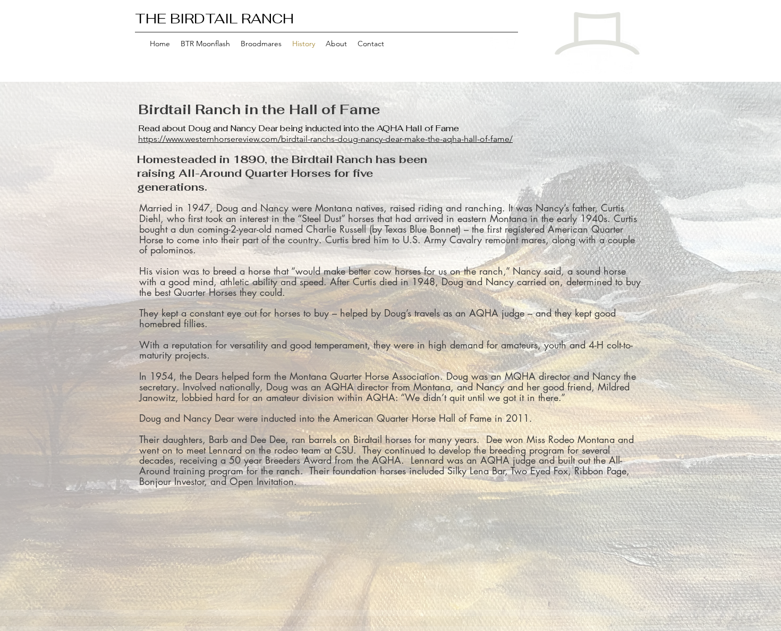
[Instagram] (511, 43)
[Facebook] (495, 43)
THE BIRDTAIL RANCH (214, 19)
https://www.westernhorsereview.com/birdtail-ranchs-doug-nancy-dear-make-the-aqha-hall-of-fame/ (325, 139)
